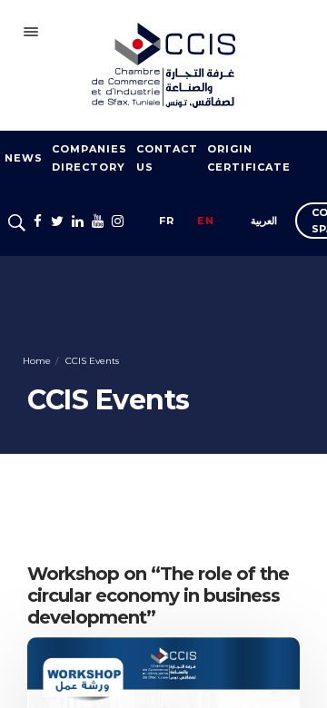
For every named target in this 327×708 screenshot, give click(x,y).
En (205, 220)
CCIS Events (91, 361)
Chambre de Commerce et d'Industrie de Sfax (163, 65)
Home (37, 361)
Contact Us (167, 158)
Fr (166, 220)
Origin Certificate (249, 158)
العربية (264, 220)
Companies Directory (89, 158)
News (24, 158)
